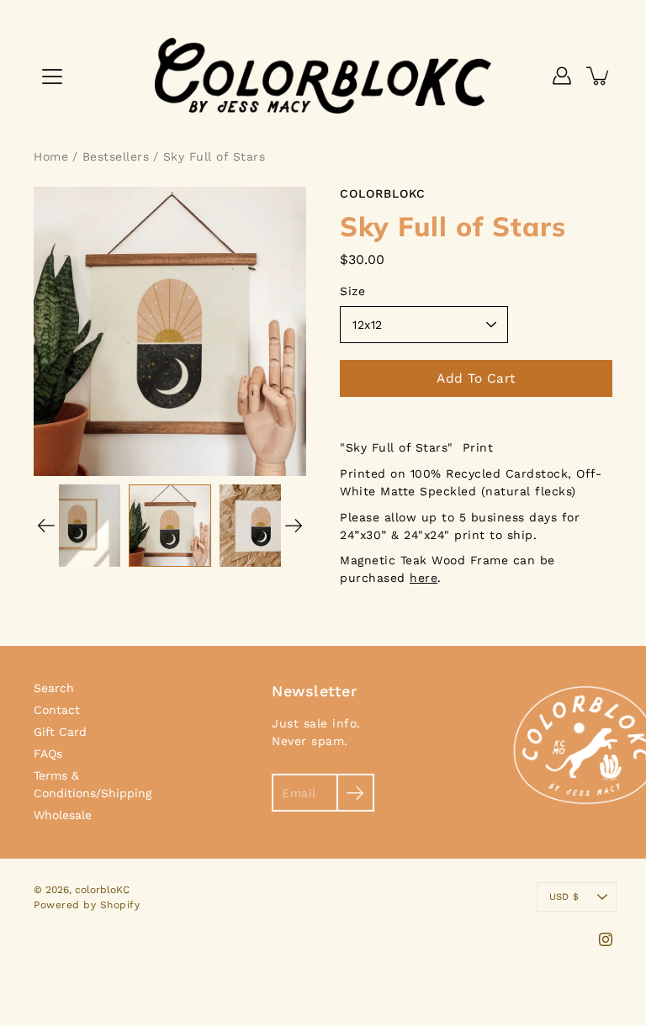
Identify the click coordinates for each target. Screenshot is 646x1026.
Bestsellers (116, 156)
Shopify (120, 905)
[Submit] (355, 793)
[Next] (293, 525)
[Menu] (52, 76)
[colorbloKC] (323, 75)
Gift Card (60, 731)
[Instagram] (605, 939)
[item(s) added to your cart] (598, 75)
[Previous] (46, 525)
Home (51, 156)
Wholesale (63, 815)
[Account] (561, 75)
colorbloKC (102, 890)
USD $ (564, 896)
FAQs (48, 753)
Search (54, 688)
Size (352, 291)
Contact (57, 710)
